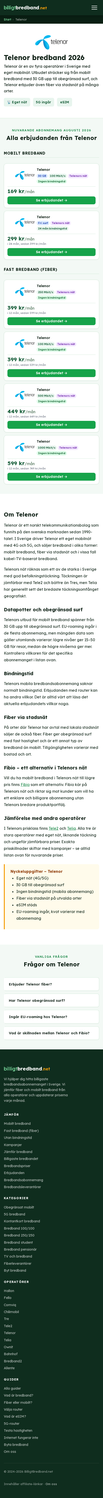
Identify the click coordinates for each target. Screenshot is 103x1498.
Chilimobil (11, 1312)
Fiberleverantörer (17, 1263)
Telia (71, 828)
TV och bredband (18, 1256)
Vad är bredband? (18, 1395)
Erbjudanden (14, 1173)
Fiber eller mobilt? (18, 1402)
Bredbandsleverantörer (22, 1187)
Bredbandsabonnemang (23, 1180)
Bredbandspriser (17, 1166)
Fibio (25, 784)
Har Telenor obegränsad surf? (37, 1000)
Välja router (13, 1409)
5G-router (11, 1423)
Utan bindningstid (18, 1138)
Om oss (10, 1451)
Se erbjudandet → (51, 200)
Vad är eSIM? (15, 1416)
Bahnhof (10, 1354)
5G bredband (14, 1214)
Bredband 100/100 (19, 1228)
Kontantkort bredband (22, 1221)
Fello (7, 1298)
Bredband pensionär (20, 1249)
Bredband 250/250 (19, 1235)
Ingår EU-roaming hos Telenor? (38, 1016)
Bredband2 (13, 1361)
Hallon (9, 1291)
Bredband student (18, 1242)
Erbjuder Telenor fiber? (30, 984)
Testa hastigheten (18, 1430)
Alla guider (12, 1388)
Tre (6, 1319)
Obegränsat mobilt (19, 1207)
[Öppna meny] (94, 7)
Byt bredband (15, 1270)
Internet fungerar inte (21, 1438)
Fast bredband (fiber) (21, 1131)
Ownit (8, 1347)
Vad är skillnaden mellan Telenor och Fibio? (49, 1033)
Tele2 (53, 828)
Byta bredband (16, 1444)
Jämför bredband (18, 1152)
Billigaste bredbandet (21, 1159)
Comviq (10, 1305)
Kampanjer (13, 1145)
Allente (9, 1368)
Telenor (10, 1333)
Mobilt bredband (17, 1123)
